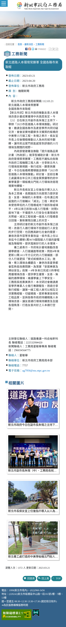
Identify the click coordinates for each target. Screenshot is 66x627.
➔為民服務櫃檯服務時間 (15, 605)
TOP (58, 578)
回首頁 (31, 578)
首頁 (20, 44)
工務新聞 (39, 44)
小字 (50, 49)
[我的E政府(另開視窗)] (35, 612)
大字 (57, 49)
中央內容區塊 (60, 49)
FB (26, 49)
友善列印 (36, 49)
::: (5, 44)
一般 (53, 49)
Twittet (33, 49)
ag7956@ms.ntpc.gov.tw (36, 370)
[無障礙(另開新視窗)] (17, 614)
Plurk (29, 49)
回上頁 (45, 578)
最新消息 (28, 44)
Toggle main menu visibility (4, 3)
